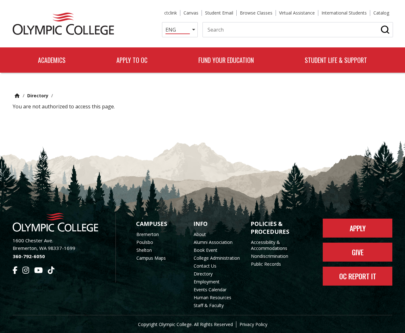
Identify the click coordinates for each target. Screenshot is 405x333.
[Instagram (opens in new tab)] (25, 271)
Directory (37, 96)
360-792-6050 (29, 256)
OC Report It (357, 276)
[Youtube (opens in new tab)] (38, 271)
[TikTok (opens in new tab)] (51, 271)
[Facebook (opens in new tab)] (15, 271)
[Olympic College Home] (58, 222)
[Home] (63, 24)
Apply (358, 228)
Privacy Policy (253, 324)
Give (358, 252)
